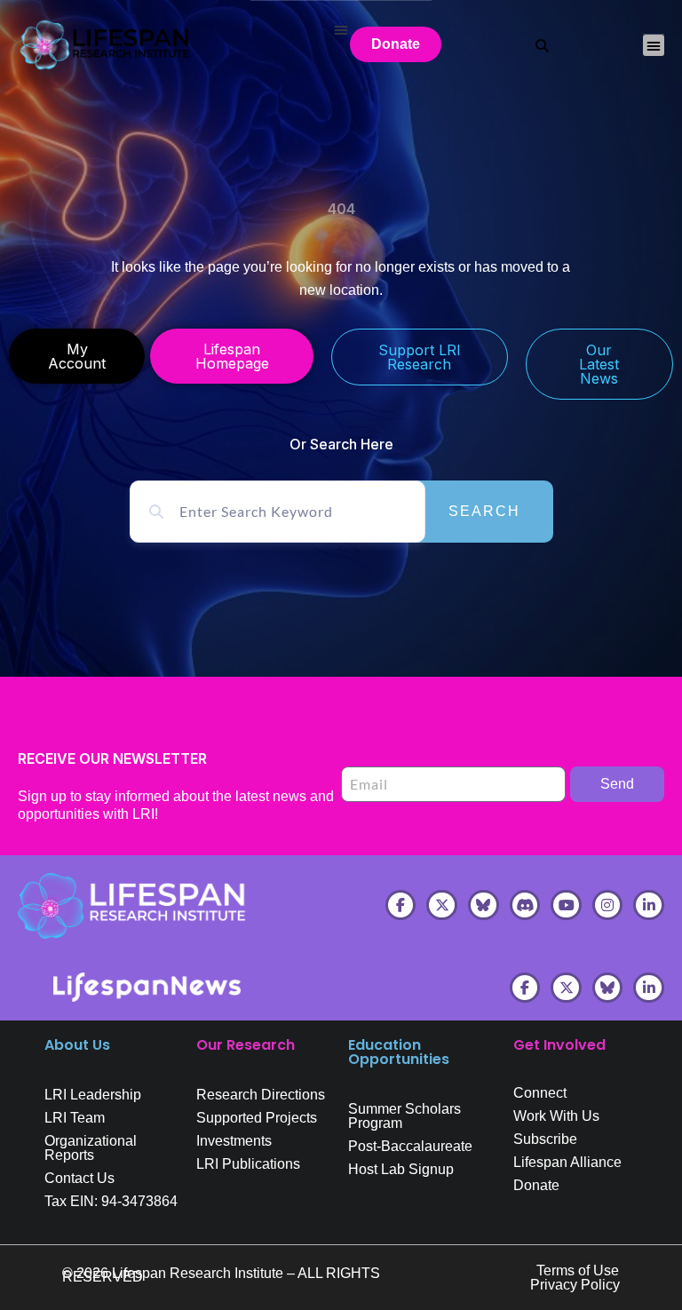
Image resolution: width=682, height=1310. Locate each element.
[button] (653, 45)
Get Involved (559, 1045)
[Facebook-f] (400, 905)
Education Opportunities (398, 1052)
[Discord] (525, 905)
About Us (77, 1045)
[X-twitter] (441, 905)
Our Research (245, 1045)
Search (484, 511)
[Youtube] (566, 905)
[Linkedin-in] (648, 905)
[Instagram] (607, 905)
